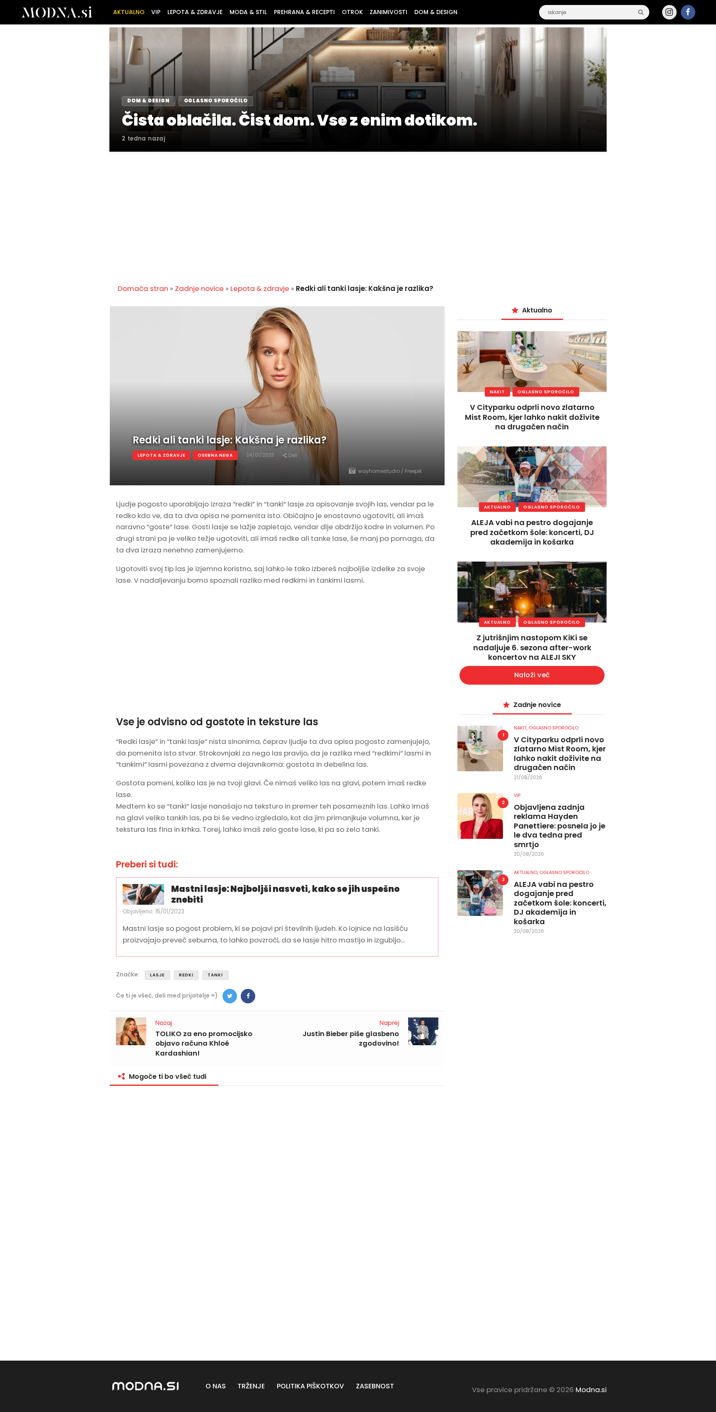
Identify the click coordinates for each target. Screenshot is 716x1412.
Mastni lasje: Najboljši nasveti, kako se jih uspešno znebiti (285, 894)
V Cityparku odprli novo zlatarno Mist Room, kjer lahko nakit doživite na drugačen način (532, 417)
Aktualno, (526, 872)
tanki (215, 975)
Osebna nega (215, 455)
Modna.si (591, 1390)
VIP (517, 795)
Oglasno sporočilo (546, 392)
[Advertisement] (358, 213)
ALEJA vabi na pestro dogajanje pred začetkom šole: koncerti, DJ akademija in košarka (532, 532)
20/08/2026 (529, 853)
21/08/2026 (528, 777)
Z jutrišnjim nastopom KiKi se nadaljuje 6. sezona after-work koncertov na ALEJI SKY (532, 647)
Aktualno (497, 507)
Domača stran (143, 288)
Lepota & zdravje (259, 288)
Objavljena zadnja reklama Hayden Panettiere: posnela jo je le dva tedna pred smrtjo (559, 826)
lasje (157, 975)
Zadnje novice (199, 288)
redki (186, 975)
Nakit (497, 392)
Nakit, (521, 727)
